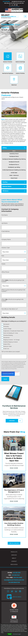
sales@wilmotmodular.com (18, 1)
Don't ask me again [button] (17, 634)
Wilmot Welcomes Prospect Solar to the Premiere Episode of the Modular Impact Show (14, 457)
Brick (14, 151)
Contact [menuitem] (14, 561)
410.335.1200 (16, 572)
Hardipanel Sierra (14, 156)
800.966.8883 (18, 577)
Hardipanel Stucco (14, 164)
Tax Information (14, 582)
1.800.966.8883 (6, 1)
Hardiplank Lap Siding (14, 167)
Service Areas (17, 596)
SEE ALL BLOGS (14, 543)
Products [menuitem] (14, 552)
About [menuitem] (14, 558)
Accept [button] (9, 634)
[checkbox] (14, 336)
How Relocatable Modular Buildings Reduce (14, 524)
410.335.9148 (16, 575)
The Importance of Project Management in (14, 491)
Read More (14, 468)
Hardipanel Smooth (14, 161)
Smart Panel (14, 178)
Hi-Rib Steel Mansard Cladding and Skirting (14, 170)
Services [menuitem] (14, 555)
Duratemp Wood (14, 153)
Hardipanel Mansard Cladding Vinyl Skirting (14, 159)
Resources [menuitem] (14, 564)
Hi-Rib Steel (14, 172)
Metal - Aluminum (14, 175)
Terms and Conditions (14, 6)
